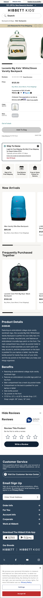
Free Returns (6, 136)
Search (11, 15)
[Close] (40, 567)
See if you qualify (32, 100)
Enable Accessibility (34, 2)
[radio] (15, 107)
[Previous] (35, 25)
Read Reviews (27, 77)
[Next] (39, 25)
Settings (21, 587)
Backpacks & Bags (8, 21)
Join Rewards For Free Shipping (19, 26)
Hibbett (6, 2)
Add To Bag (21, 130)
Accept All (21, 594)
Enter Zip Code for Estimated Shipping (19, 156)
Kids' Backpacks (20, 21)
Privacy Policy (17, 490)
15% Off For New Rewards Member (19, 5)
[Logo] (21, 10)
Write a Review (21, 444)
